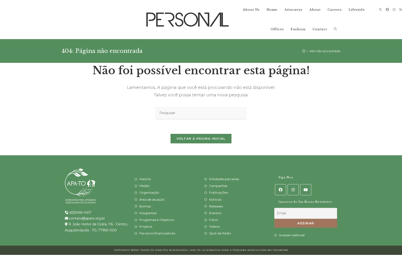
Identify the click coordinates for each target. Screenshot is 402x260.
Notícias (215, 199)
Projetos (145, 226)
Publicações (218, 192)
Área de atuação (152, 199)
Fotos (213, 220)
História (145, 179)
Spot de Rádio (220, 233)
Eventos (215, 213)
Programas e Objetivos (156, 220)
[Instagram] (394, 9)
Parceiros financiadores (157, 233)
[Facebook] (387, 9)
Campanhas (218, 186)
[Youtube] (305, 189)
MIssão (144, 186)
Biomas (145, 206)
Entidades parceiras (224, 179)
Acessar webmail (292, 235)
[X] (380, 9)
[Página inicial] (303, 51)
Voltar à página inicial (201, 138)
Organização (149, 192)
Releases (216, 206)
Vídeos (214, 226)
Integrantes (148, 213)
